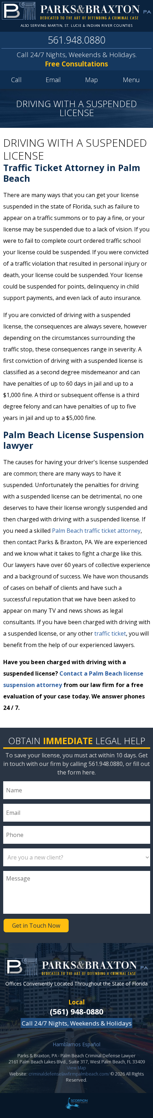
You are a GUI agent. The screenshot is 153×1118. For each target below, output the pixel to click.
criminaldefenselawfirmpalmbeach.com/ (69, 1074)
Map (91, 79)
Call (16, 79)
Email (53, 79)
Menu (131, 79)
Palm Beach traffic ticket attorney (96, 531)
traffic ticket (110, 633)
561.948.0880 (76, 39)
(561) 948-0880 (76, 1011)
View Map (76, 1068)
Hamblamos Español (76, 1044)
